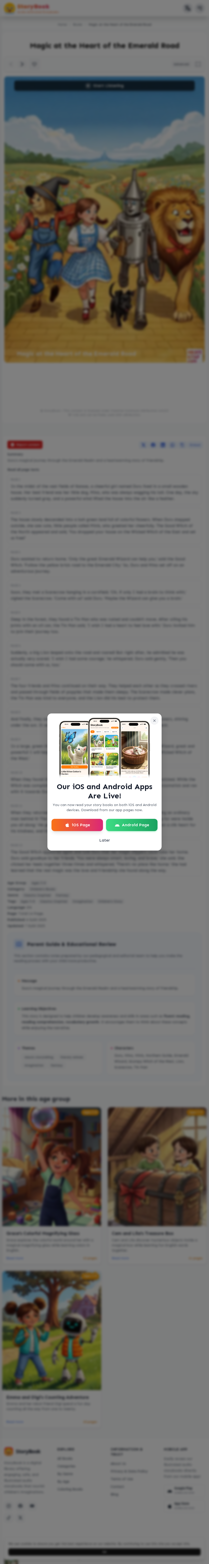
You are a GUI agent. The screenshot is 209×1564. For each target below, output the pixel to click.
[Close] (154, 721)
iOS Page (81, 824)
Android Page (135, 824)
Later (104, 840)
